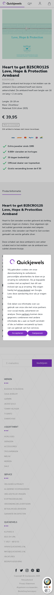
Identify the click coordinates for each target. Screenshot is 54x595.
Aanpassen (37, 333)
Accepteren (17, 333)
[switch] (47, 590)
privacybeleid (24, 290)
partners (26, 314)
